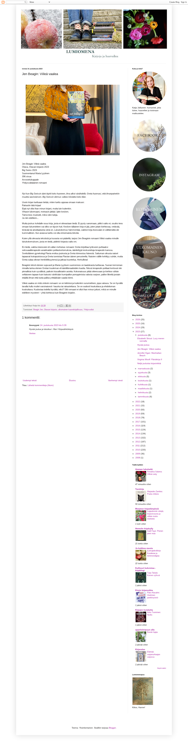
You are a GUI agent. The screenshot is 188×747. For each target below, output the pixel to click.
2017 (138, 421)
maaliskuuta (144, 388)
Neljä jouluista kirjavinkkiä (149, 363)
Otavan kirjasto (50, 310)
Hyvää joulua (143, 345)
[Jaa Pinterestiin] (69, 305)
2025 (138, 323)
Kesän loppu (152, 632)
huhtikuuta (143, 384)
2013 (138, 437)
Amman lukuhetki (144, 469)
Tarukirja (139, 489)
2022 (138, 401)
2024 (138, 327)
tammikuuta (143, 396)
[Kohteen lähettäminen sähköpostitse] (58, 305)
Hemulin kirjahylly (144, 528)
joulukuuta (143, 335)
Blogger (112, 728)
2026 (138, 319)
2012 (138, 441)
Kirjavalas (140, 649)
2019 (138, 413)
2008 (138, 457)
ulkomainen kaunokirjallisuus (70, 310)
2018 (138, 417)
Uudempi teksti (30, 380)
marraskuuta (144, 368)
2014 (138, 433)
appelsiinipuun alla (145, 630)
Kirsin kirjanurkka (144, 590)
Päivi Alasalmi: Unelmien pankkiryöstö (153, 595)
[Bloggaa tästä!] (61, 305)
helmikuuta (143, 392)
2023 (138, 331)
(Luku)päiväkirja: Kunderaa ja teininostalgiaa (154, 553)
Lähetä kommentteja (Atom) (41, 385)
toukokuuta (143, 380)
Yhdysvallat (89, 310)
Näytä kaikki (161, 668)
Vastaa (32, 333)
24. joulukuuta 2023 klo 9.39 (53, 325)
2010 (138, 450)
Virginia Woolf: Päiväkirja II (149, 359)
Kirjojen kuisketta (144, 610)
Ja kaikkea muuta (144, 548)
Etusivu (72, 380)
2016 (138, 425)
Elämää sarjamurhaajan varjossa (153, 654)
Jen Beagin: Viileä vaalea (149, 349)
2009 (138, 453)
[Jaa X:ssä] (64, 305)
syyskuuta (143, 372)
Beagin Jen (38, 310)
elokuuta (142, 376)
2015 (138, 429)
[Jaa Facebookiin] (67, 305)
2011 (137, 445)
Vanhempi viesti (115, 380)
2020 (138, 409)
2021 (138, 405)
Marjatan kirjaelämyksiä (147, 509)
